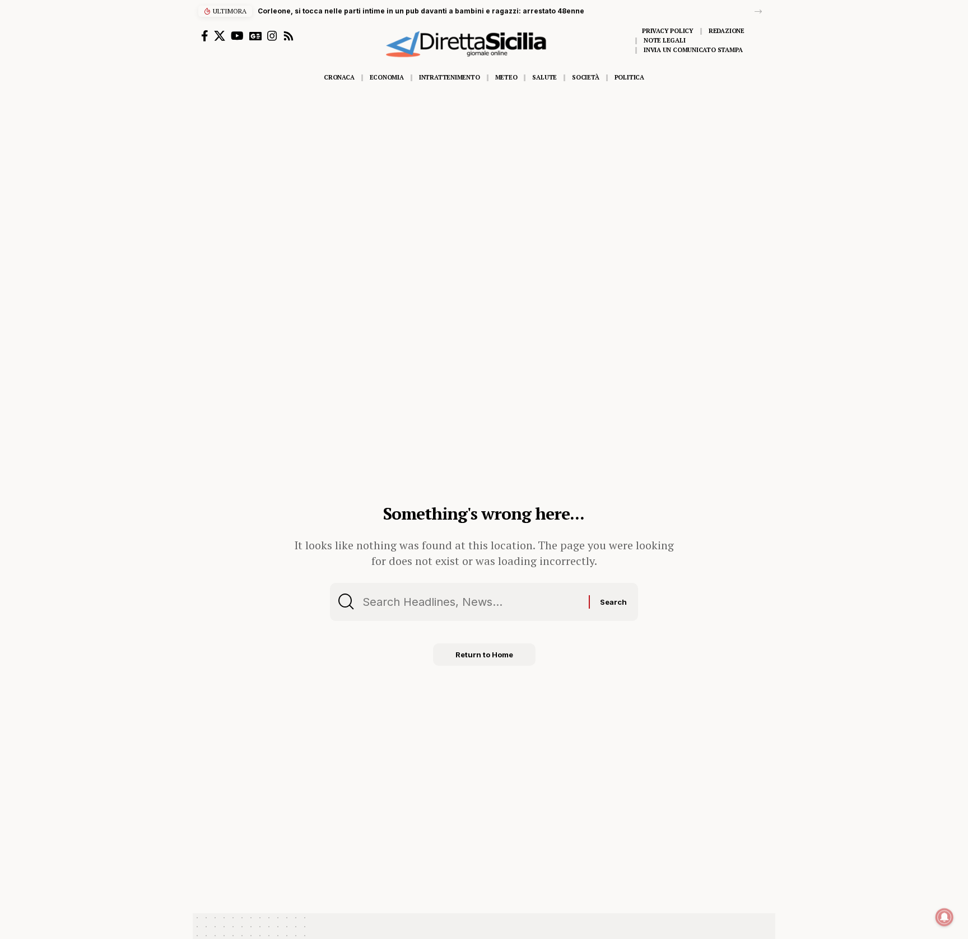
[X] (219, 36)
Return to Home (484, 654)
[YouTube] (237, 36)
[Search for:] (471, 602)
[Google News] (255, 36)
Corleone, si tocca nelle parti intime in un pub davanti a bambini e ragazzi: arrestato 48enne (421, 11)
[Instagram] (272, 36)
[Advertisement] (484, 172)
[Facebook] (204, 36)
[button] (758, 11)
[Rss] (288, 36)
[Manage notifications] (944, 917)
